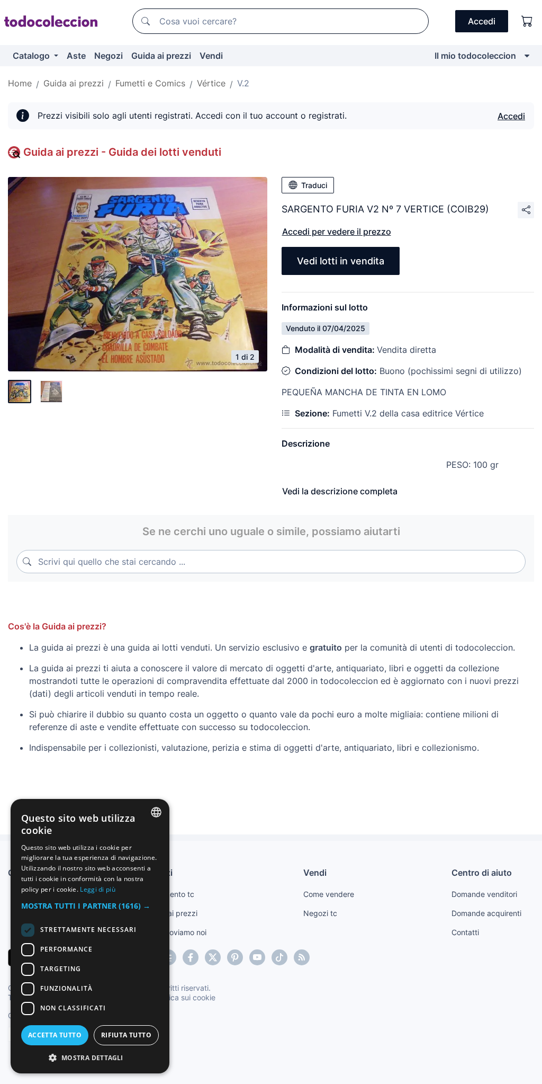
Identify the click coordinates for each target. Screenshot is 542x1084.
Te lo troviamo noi (176, 932)
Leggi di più (97, 889)
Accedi (511, 116)
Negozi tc (320, 913)
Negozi (108, 55)
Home (20, 83)
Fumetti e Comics (150, 83)
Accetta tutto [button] (55, 1034)
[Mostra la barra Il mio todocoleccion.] (527, 55)
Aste (76, 55)
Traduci (314, 185)
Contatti (465, 932)
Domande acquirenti (486, 913)
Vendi (211, 55)
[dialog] (90, 936)
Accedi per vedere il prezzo (336, 231)
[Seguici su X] (213, 957)
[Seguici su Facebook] (190, 957)
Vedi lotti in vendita (340, 260)
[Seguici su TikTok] (279, 957)
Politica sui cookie (184, 997)
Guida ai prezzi (161, 55)
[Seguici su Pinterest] (235, 957)
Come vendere (328, 894)
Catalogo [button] (32, 55)
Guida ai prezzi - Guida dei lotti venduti (122, 152)
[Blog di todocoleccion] (302, 957)
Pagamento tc (170, 894)
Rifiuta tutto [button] (126, 1034)
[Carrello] (527, 21)
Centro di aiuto (481, 872)
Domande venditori (484, 894)
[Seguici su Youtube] (257, 957)
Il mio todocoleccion (475, 55)
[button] (90, 905)
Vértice (211, 83)
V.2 (243, 83)
